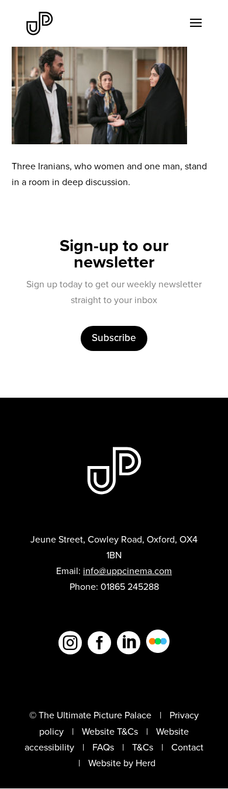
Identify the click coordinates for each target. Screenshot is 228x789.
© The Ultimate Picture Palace (90, 715)
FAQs (103, 747)
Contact (187, 747)
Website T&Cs (110, 731)
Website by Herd (122, 763)
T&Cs (142, 747)
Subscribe (114, 338)
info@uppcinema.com (127, 571)
